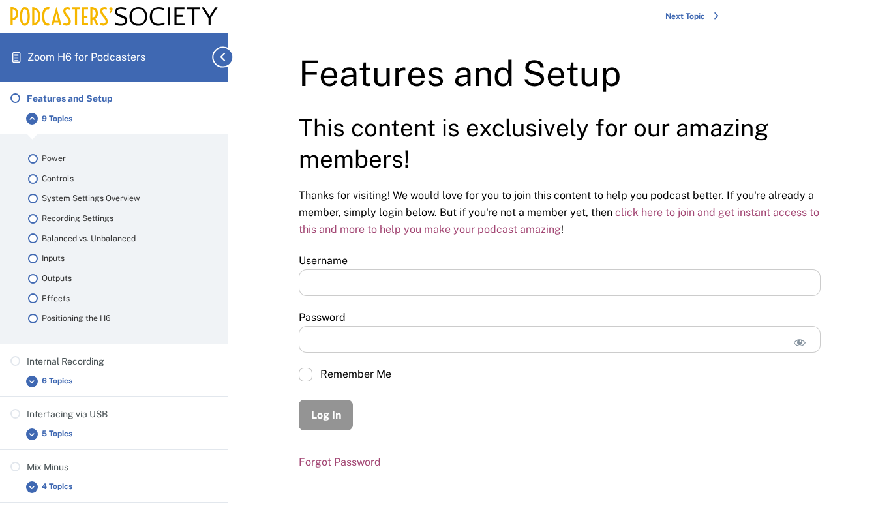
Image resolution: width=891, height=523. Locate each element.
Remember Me (354, 374)
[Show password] (799, 342)
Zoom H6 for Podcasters (86, 57)
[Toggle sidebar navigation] (211, 57)
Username (323, 260)
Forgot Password (340, 462)
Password (322, 317)
